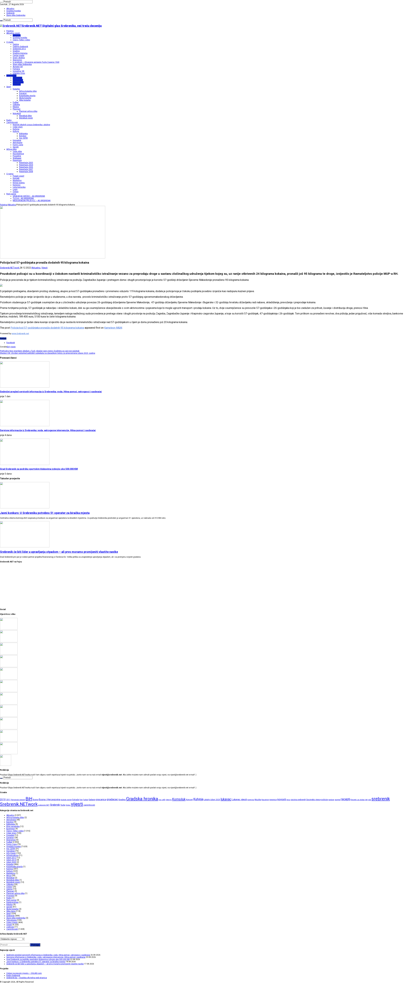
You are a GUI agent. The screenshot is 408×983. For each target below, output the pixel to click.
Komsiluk (179, 799)
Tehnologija (18, 80)
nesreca (273, 800)
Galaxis (92, 799)
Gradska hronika (13, 11)
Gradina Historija (20, 53)
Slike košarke (25, 100)
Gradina (16, 51)
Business (10, 829)
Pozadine (17, 156)
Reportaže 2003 (26, 163)
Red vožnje (11, 194)
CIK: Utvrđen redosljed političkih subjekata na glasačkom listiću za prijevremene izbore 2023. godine (47, 353)
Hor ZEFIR (23, 138)
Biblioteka (23, 134)
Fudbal (15, 102)
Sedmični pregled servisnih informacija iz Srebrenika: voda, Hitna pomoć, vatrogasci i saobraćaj (51, 391)
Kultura (16, 131)
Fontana (16, 69)
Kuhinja (16, 129)
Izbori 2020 (11, 862)
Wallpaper (17, 158)
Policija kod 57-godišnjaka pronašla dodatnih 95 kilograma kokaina (47, 327)
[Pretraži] (1, 2)
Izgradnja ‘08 (18, 71)
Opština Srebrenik (20, 46)
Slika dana (10, 911)
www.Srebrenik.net (20, 333)
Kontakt (16, 178)
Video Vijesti (12, 922)
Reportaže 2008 (26, 171)
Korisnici (16, 185)
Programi (17, 84)
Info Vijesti (17, 78)
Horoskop (17, 140)
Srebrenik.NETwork (10, 267)
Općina (16, 44)
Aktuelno (10, 8)
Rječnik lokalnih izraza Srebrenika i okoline (31, 125)
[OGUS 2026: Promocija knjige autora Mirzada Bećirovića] (9, 741)
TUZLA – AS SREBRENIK (23, 198)
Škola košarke (25, 98)
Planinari (16, 109)
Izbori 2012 (11, 858)
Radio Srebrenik (13, 975)
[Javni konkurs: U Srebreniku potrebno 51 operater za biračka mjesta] (9, 666)
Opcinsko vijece (313, 799)
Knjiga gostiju (19, 183)
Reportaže (17, 160)
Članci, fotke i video (21, 40)
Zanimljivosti (12, 122)
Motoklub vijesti (26, 118)
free (81, 800)
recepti (345, 799)
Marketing (17, 180)
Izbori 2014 (11, 860)
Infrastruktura (12, 855)
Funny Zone (18, 145)
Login (15, 189)
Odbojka (16, 104)
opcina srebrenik (298, 799)
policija (324, 799)
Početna (10, 31)
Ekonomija (11, 840)
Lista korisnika (19, 187)
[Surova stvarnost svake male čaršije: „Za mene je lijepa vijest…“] (5, 765)
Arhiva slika (11, 149)
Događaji (10, 835)
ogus (288, 800)
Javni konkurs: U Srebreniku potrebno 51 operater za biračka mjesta (45, 513)
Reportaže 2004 (26, 165)
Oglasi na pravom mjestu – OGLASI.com (24, 973)
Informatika (11, 75)
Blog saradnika (13, 826)
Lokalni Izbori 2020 (212, 800)
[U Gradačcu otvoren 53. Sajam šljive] (9, 704)
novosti (281, 799)
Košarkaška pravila (27, 96)
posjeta (337, 800)
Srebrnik (55, 804)
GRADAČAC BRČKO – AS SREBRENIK (29, 196)
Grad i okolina (19, 58)
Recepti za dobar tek (359, 800)
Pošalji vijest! (18, 176)
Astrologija (17, 142)
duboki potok (66, 800)
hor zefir (162, 800)
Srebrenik (10, 13)
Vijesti (44, 267)
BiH (8, 347)
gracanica (101, 799)
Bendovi (22, 136)
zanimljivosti (89, 805)
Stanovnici (17, 60)
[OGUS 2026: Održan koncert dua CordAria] (9, 729)
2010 (3, 799)
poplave (331, 800)
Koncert (189, 800)
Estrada (75, 800)
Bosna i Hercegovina (49, 799)
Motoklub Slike (25, 116)
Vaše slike (17, 151)
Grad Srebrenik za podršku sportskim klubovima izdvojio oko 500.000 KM (39, 469)
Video (68, 805)
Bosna (35, 800)
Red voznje (11, 900)
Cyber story (18, 127)
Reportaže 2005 (26, 167)
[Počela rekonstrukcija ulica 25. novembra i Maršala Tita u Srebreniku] (9, 753)
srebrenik (381, 798)
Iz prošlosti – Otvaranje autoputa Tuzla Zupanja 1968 (36, 62)
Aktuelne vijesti (13, 33)
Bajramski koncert (18, 800)
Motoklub (17, 113)
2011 (8, 800)
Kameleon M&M (113, 327)
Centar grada (18, 55)
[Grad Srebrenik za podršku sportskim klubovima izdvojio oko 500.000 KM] (9, 654)
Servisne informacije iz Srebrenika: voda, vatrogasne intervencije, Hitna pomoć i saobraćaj (48, 430)
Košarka (16, 89)
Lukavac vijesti (239, 799)
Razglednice (18, 154)
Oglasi (15, 192)
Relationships (12, 902)
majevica (250, 800)
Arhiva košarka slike (28, 91)
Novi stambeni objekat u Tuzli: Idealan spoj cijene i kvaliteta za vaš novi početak (39, 351)
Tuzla (62, 805)
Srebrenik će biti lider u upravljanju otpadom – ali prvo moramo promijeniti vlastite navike (59, 551)
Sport (8, 87)
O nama (9, 174)
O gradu (9, 42)
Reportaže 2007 (26, 169)
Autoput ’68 (18, 67)
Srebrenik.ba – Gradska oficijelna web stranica (26, 978)
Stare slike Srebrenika (15, 15)
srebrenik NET (44, 805)
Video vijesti (18, 82)
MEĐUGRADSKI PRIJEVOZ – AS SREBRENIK (32, 200)
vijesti (13, 347)
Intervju (169, 800)
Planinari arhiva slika (28, 111)
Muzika (258, 800)
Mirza (8, 875)
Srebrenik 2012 (19, 49)
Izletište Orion (19, 73)
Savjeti (16, 147)
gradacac (112, 799)
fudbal (85, 800)
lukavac (226, 799)
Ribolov (16, 107)
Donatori (23, 93)
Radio (8, 120)
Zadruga (10, 927)
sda (369, 800)
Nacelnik (265, 800)
